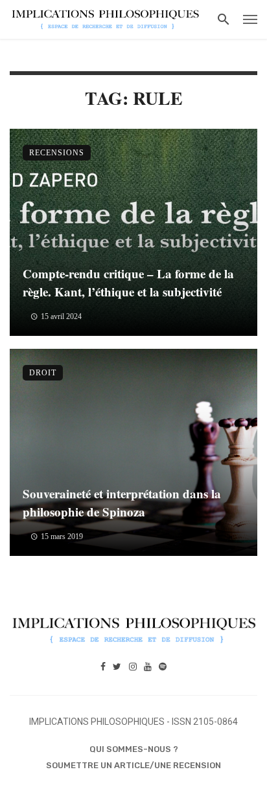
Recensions (56, 152)
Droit (42, 372)
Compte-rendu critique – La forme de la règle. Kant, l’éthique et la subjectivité (128, 283)
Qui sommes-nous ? (133, 749)
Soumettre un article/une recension (133, 765)
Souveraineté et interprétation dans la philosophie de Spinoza (122, 503)
